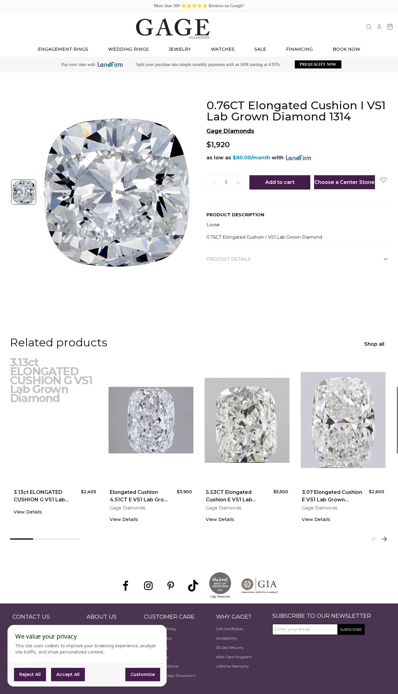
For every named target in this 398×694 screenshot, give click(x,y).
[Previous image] (51, 192)
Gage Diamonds (230, 131)
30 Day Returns (229, 647)
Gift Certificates (229, 628)
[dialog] (87, 656)
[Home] (172, 28)
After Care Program (234, 656)
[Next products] (384, 539)
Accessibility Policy (160, 628)
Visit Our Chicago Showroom (170, 675)
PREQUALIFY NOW (318, 64)
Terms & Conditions (161, 666)
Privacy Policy (156, 656)
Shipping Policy (158, 638)
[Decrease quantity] (214, 183)
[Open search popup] (369, 27)
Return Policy (156, 647)
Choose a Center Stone (344, 182)
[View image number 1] (23, 192)
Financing (299, 49)
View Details (28, 512)
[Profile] (379, 27)
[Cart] (390, 27)
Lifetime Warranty (232, 666)
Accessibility (226, 638)
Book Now (346, 49)
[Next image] (180, 192)
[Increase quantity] (238, 183)
